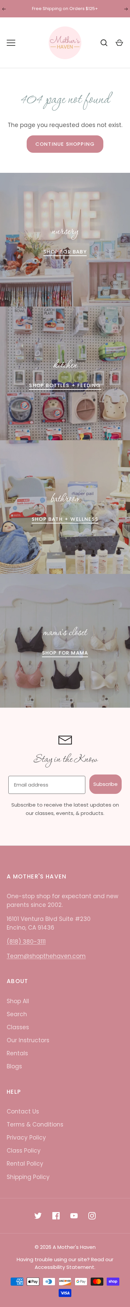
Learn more (99, 8)
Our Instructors (28, 1040)
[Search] (104, 42)
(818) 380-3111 (26, 942)
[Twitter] (38, 1215)
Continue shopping (65, 143)
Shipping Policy (28, 1177)
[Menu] (11, 42)
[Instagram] (92, 1215)
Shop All (18, 1001)
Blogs (14, 1066)
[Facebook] (56, 1215)
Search (17, 1014)
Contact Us (23, 1111)
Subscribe (105, 784)
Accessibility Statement (64, 1267)
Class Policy (24, 1151)
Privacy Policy (26, 1138)
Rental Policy (25, 1164)
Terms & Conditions (35, 1124)
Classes (18, 1027)
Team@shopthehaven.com (46, 956)
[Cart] (119, 42)
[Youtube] (74, 1215)
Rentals (17, 1053)
